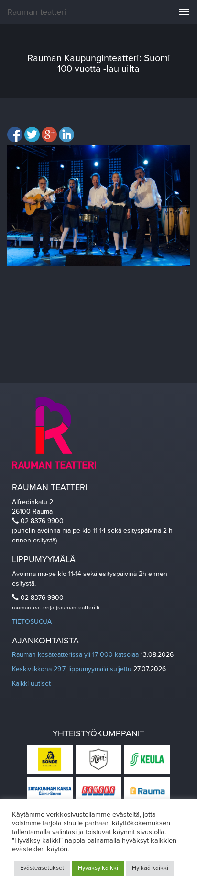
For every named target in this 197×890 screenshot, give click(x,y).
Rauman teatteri (36, 12)
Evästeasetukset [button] (42, 868)
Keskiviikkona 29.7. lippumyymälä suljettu (71, 669)
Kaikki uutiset (31, 683)
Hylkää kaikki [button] (150, 868)
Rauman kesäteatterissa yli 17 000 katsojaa (75, 655)
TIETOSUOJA (32, 622)
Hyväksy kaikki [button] (98, 868)
